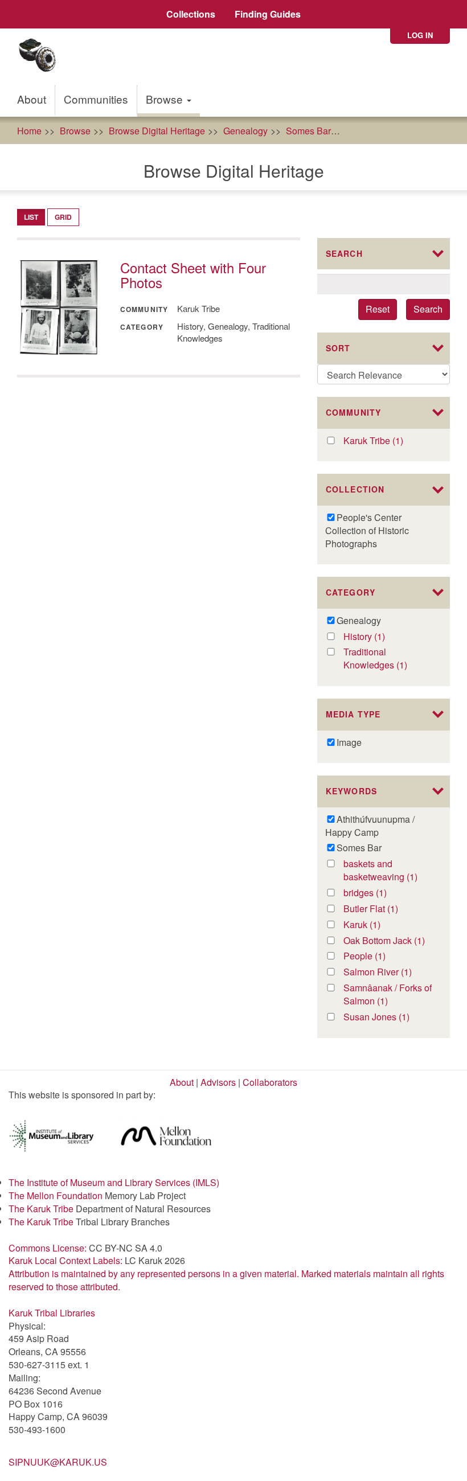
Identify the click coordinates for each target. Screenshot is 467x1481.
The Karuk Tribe (41, 1208)
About (31, 98)
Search (428, 308)
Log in (420, 35)
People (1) (379, 956)
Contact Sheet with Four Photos (193, 274)
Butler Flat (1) (382, 909)
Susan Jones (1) (388, 1017)
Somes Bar (308, 130)
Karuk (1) (373, 925)
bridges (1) (380, 893)
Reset (378, 308)
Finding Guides (268, 13)
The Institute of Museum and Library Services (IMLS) (114, 1182)
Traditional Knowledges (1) (388, 659)
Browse (166, 98)
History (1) (378, 636)
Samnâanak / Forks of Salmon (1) (388, 995)
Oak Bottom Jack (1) (388, 940)
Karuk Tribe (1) (385, 441)
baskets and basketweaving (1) (388, 871)
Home (29, 130)
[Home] (41, 56)
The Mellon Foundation (56, 1195)
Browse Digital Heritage (157, 130)
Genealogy (245, 130)
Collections (190, 13)
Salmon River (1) (388, 972)
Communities (96, 98)
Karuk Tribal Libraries (52, 1312)
